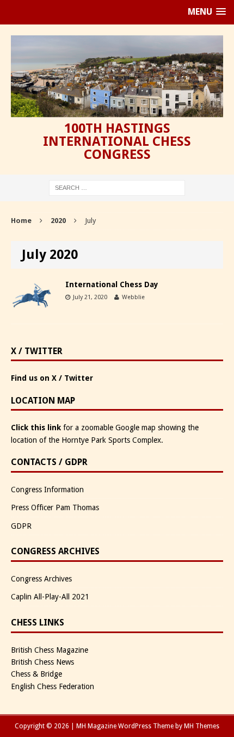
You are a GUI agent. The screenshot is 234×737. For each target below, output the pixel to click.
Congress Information (47, 489)
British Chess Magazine (49, 650)
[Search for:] (117, 187)
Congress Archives (41, 578)
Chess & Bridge (36, 674)
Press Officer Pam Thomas (55, 507)
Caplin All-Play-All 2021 (50, 596)
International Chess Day (111, 284)
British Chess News (42, 662)
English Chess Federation (52, 686)
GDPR (21, 526)
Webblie (133, 297)
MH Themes (201, 726)
